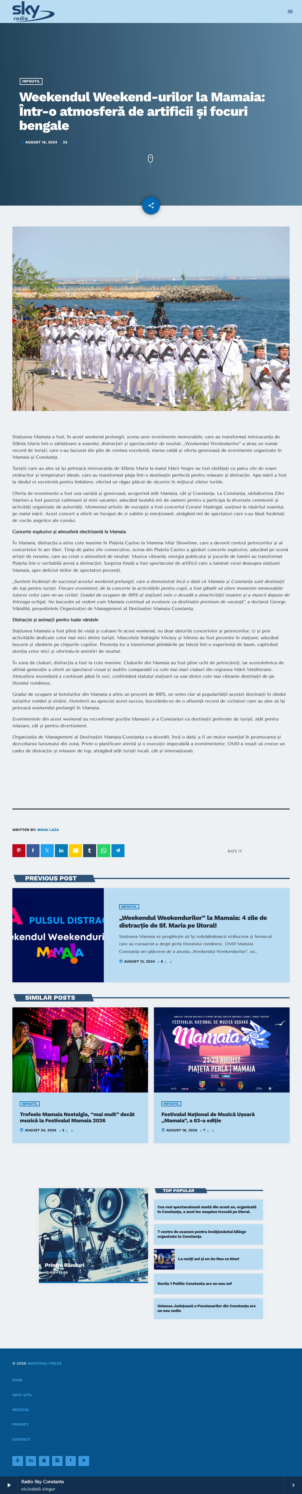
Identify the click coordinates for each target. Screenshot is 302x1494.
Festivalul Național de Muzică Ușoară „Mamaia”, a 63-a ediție (208, 1117)
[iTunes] (44, 1461)
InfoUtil (31, 81)
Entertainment (61, 1255)
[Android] (83, 1461)
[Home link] (33, 11)
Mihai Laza (48, 830)
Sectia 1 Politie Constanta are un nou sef (194, 1284)
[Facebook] (70, 1461)
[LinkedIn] (31, 1461)
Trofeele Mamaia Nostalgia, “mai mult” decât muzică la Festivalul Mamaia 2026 (77, 1117)
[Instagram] (57, 1461)
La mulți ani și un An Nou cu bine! (208, 1259)
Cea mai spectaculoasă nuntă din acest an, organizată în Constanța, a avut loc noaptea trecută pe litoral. (206, 1209)
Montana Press (44, 1363)
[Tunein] (17, 1461)
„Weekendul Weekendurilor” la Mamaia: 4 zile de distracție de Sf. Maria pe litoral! (193, 921)
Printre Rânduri (64, 1265)
